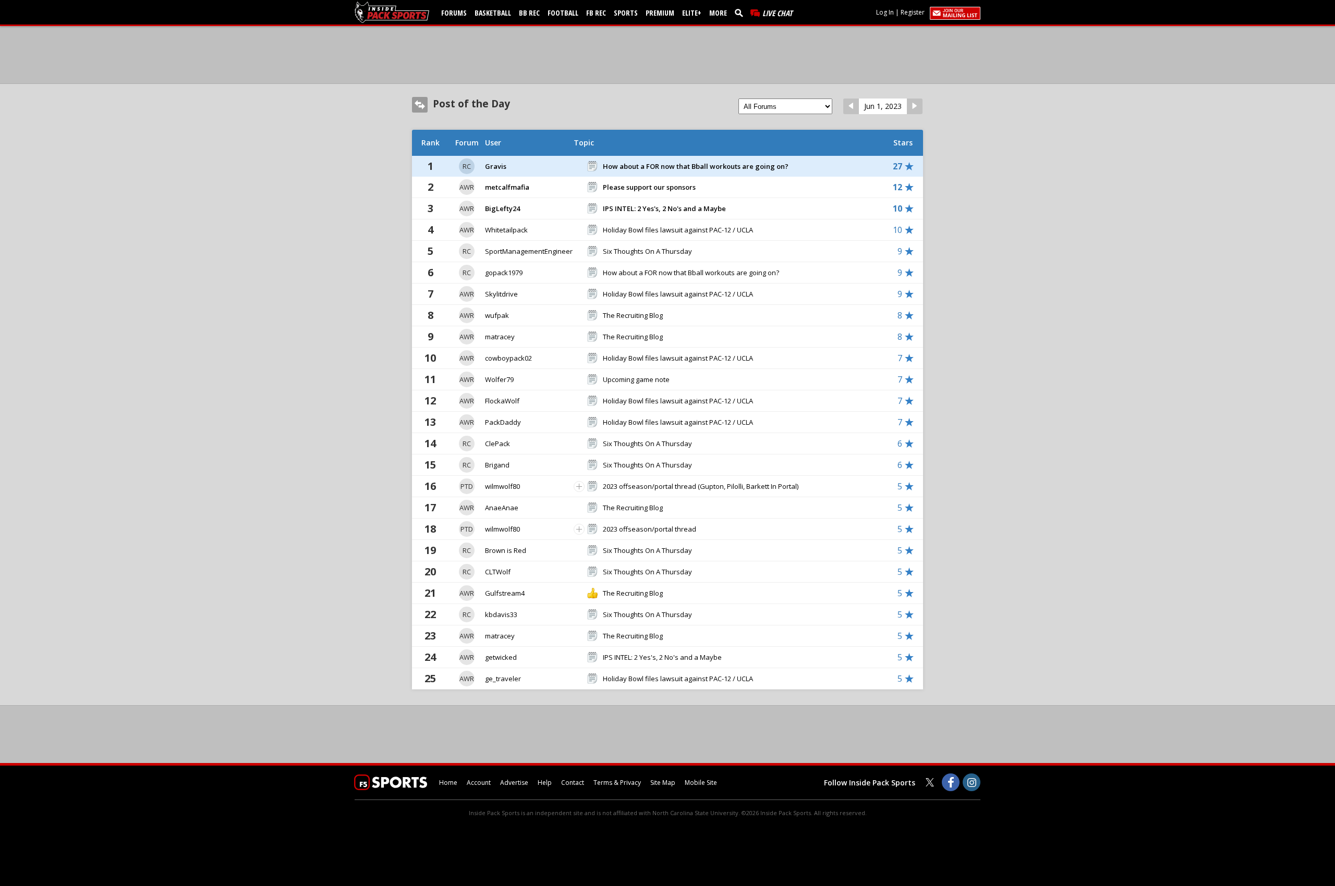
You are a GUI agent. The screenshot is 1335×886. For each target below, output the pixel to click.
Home (448, 782)
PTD (466, 486)
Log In (885, 12)
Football (563, 13)
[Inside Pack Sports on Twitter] (930, 782)
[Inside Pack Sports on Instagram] (971, 782)
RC (467, 166)
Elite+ (691, 13)
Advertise (514, 782)
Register (913, 12)
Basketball (493, 13)
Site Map (662, 782)
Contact (572, 782)
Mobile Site (701, 782)
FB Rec (596, 13)
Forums (454, 13)
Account (479, 782)
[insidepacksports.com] (394, 12)
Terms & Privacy (617, 782)
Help (545, 782)
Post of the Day (471, 103)
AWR (466, 187)
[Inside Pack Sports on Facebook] (951, 782)
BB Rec (529, 13)
